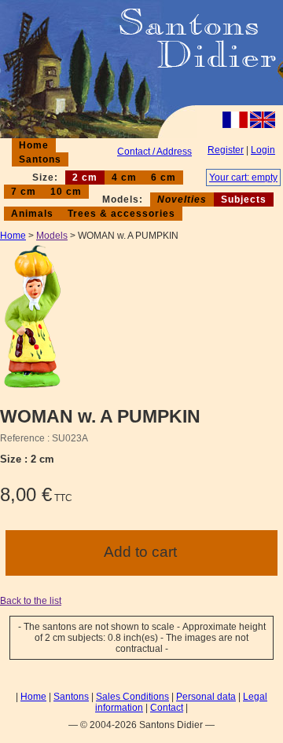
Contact (166, 707)
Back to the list (30, 600)
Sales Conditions (132, 696)
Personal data (206, 696)
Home (34, 145)
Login (263, 150)
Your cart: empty (243, 177)
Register (226, 150)
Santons (40, 159)
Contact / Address (154, 151)
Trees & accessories (121, 213)
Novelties (182, 199)
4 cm (124, 177)
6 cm (163, 177)
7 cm (23, 191)
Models (52, 235)
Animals (32, 213)
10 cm (66, 191)
